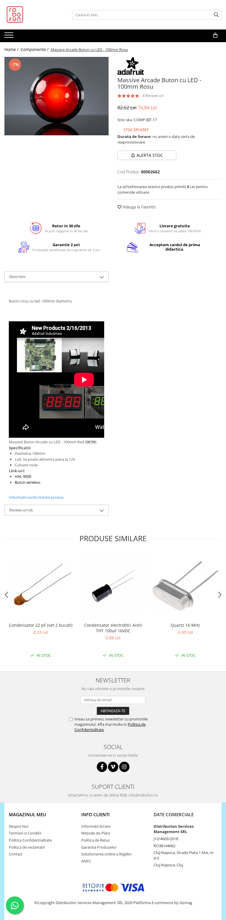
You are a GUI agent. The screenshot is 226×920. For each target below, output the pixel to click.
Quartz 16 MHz (185, 625)
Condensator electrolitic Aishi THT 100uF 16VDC (113, 627)
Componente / (35, 49)
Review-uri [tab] (21, 510)
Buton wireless (27, 482)
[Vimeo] (113, 767)
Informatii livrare (95, 826)
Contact (16, 854)
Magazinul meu (27, 814)
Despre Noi (18, 826)
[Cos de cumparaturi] (215, 35)
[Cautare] (216, 15)
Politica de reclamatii (27, 847)
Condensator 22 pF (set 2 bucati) (40, 625)
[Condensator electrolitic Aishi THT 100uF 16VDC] (113, 586)
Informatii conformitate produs (36, 497)
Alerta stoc (150, 155)
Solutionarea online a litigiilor (106, 854)
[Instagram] (124, 767)
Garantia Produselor (99, 847)
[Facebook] (102, 767)
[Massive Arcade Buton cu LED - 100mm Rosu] (56, 96)
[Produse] (9, 36)
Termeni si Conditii (25, 833)
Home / (12, 49)
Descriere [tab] (17, 276)
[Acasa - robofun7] (33, 14)
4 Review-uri (153, 95)
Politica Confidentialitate (30, 840)
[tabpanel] (56, 96)
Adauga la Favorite (139, 207)
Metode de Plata (95, 833)
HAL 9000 (23, 476)
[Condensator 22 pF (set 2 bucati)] (40, 586)
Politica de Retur (95, 840)
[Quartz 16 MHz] (185, 586)
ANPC (86, 861)
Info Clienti (95, 814)
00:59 (90, 442)
